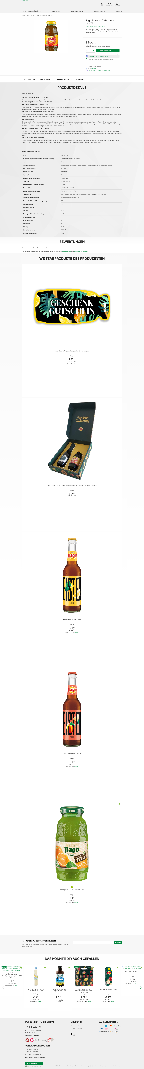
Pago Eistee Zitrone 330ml (72, 619)
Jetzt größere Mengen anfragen (102, 46)
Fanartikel (56, 11)
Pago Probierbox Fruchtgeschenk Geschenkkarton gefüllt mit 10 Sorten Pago (12, 975)
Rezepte (119, 11)
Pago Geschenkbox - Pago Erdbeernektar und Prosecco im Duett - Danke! (72, 485)
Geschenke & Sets (77, 11)
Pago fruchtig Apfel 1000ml (108, 989)
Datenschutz (50, 1066)
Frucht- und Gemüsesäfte (31, 11)
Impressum (42, 1066)
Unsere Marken (99, 11)
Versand (98, 43)
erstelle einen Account (81, 251)
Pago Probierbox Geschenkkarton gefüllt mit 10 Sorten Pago (84, 990)
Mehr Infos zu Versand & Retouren (35, 1057)
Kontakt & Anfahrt (76, 1028)
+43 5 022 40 (33, 1026)
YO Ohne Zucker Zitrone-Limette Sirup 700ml (35, 989)
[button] (87, 51)
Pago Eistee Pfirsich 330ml (72, 753)
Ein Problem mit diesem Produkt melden (99, 70)
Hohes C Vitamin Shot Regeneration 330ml (60, 989)
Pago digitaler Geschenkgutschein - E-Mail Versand (72, 351)
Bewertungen (45, 79)
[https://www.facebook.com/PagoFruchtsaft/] (71, 1034)
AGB (56, 1066)
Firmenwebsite (75, 1026)
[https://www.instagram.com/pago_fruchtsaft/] (74, 1034)
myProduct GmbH (103, 1066)
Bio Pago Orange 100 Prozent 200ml (72, 890)
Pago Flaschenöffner (132, 971)
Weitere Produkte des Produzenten (70, 79)
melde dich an (66, 251)
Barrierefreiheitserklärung (82, 1066)
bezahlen (93, 68)
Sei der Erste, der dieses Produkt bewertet (95, 26)
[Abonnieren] (118, 942)
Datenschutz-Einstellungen (66, 1066)
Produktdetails (29, 79)
